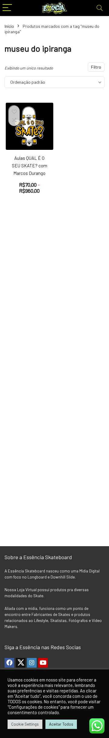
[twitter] (20, 663)
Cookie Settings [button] (25, 724)
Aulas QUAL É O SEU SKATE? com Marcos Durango (29, 165)
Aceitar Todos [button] (61, 724)
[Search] (99, 8)
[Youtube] (43, 663)
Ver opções (29, 197)
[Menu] (7, 8)
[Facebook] (9, 663)
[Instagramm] (32, 663)
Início (9, 26)
